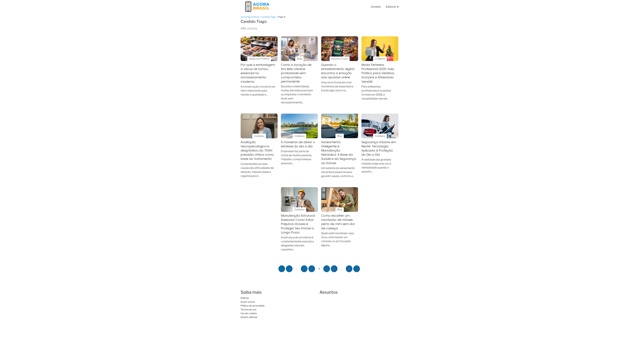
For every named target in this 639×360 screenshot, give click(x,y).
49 (349, 268)
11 (334, 268)
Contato (376, 6)
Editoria (391, 6)
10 (326, 268)
